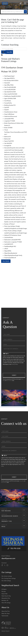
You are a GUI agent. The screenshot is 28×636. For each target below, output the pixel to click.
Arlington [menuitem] (4, 589)
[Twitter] (4, 565)
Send (14, 375)
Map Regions (6, 511)
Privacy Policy (15, 364)
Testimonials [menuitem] (5, 616)
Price (3, 526)
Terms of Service (9, 380)
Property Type (7, 521)
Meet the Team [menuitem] (6, 613)
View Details (5, 261)
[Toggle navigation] (25, 3)
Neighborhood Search (10, 516)
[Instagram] (7, 565)
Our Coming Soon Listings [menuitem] (9, 578)
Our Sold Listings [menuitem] (6, 580)
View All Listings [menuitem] (6, 602)
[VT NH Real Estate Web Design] (14, 623)
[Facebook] (2, 565)
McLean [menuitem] (4, 591)
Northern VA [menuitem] (5, 600)
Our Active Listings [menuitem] (7, 576)
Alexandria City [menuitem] (6, 598)
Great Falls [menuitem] (4, 594)
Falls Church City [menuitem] (6, 596)
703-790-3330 (15, 548)
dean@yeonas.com (8, 558)
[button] (25, 11)
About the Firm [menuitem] (6, 611)
